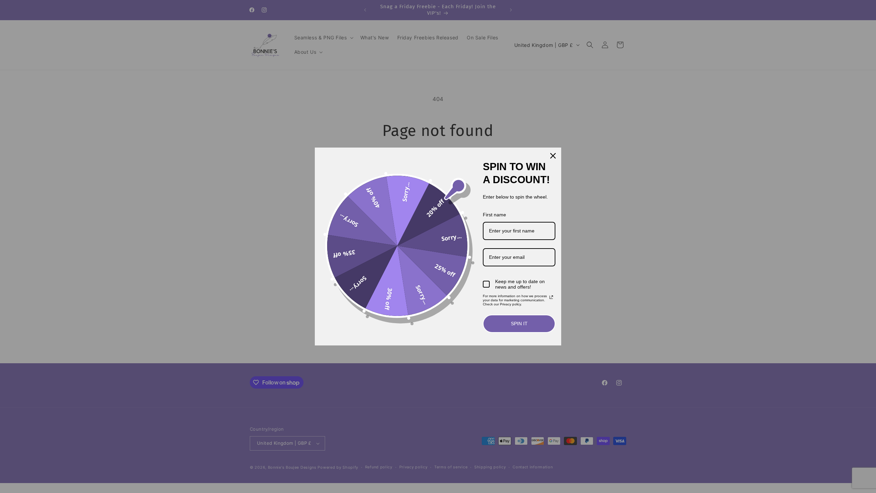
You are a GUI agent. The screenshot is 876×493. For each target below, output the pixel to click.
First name (494, 214)
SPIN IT (519, 323)
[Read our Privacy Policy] (551, 297)
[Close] (553, 156)
